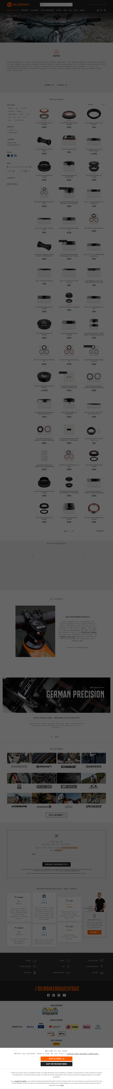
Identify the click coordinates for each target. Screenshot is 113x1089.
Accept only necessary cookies (56, 1064)
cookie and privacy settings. (83, 1053)
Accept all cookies (55, 1058)
